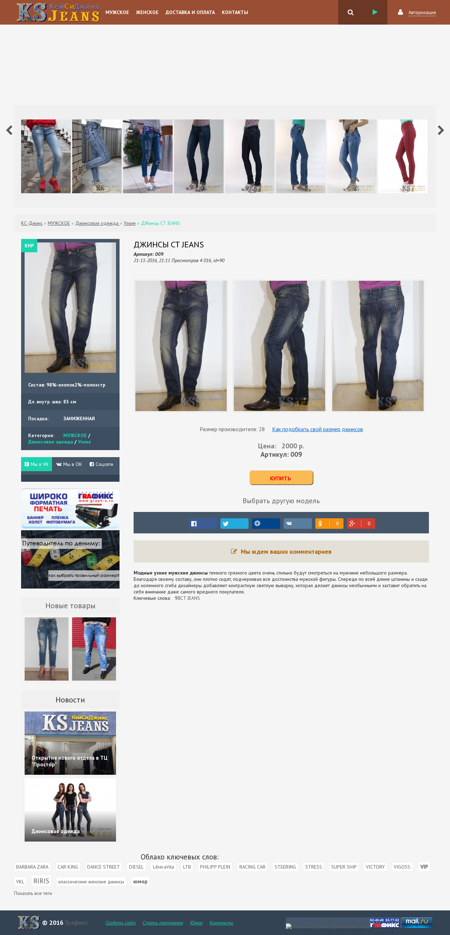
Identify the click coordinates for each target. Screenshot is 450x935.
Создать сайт (120, 923)
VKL (20, 881)
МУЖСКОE (75, 435)
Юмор (196, 923)
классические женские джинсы (91, 881)
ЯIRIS (41, 880)
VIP (424, 866)
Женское (147, 12)
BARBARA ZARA (32, 867)
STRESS (313, 867)
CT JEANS (190, 598)
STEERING (285, 867)
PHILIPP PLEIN (215, 867)
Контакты (235, 12)
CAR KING (68, 867)
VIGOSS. (402, 867)
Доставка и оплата (190, 12)
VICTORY (375, 867)
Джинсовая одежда (51, 442)
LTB (187, 867)
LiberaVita (163, 867)
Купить (280, 478)
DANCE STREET (103, 867)
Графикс (75, 922)
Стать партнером (163, 923)
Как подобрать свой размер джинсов (317, 429)
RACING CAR (252, 867)
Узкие (84, 442)
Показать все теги (33, 893)
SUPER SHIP (344, 867)
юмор (140, 881)
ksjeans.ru (58, 12)
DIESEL (136, 867)
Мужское (117, 12)
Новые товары (70, 605)
